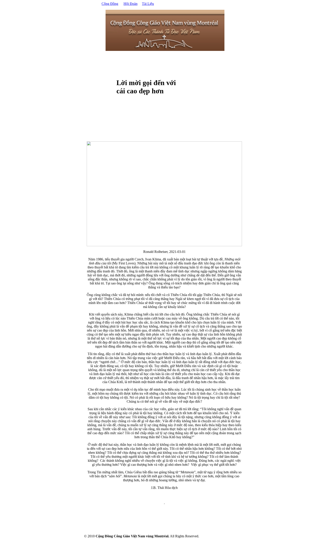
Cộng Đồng (110, 4)
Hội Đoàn (130, 4)
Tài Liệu (148, 4)
